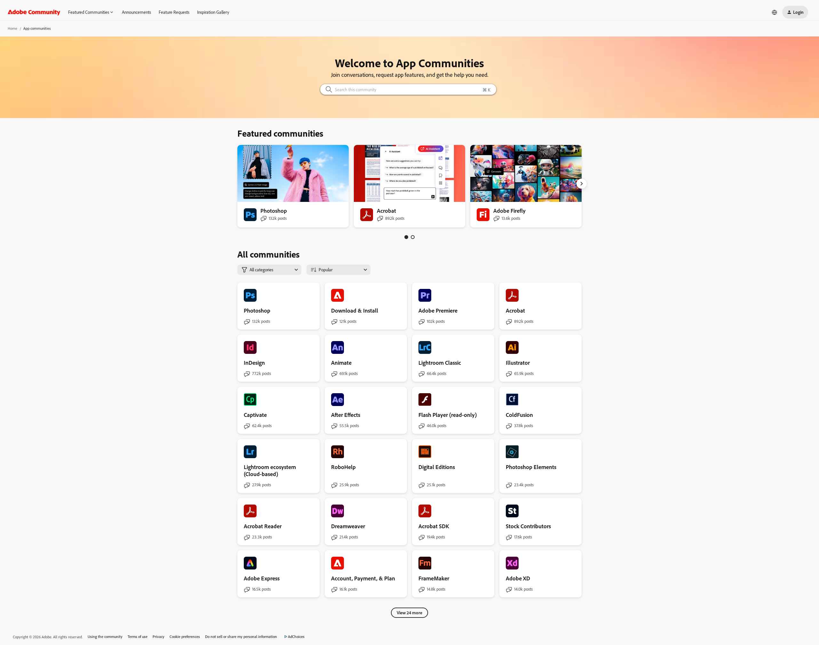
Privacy (158, 636)
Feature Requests (174, 12)
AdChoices (296, 636)
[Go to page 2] (413, 237)
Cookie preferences (185, 636)
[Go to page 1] (406, 237)
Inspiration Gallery (213, 12)
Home (12, 28)
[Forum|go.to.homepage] (34, 12)
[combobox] (408, 89)
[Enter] (326, 89)
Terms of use (137, 636)
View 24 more (409, 612)
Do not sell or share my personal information (241, 636)
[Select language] (774, 12)
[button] (795, 12)
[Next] (581, 184)
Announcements (136, 12)
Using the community (105, 636)
